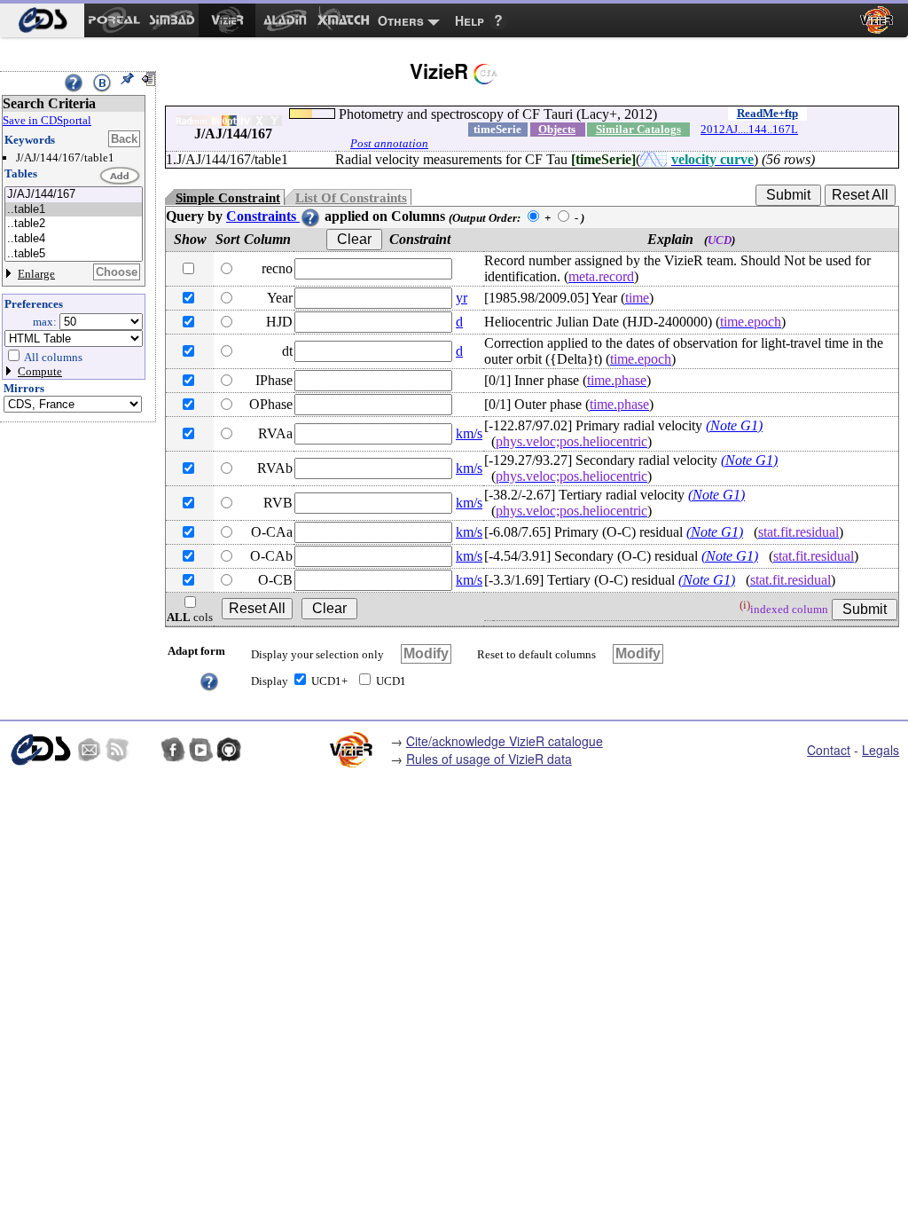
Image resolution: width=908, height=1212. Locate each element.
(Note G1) (734, 425)
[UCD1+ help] (209, 680)
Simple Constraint (228, 198)
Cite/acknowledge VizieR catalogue (504, 741)
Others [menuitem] (401, 20)
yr (461, 297)
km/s (469, 433)
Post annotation (389, 143)
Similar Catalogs (638, 129)
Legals (880, 750)
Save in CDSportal (47, 120)
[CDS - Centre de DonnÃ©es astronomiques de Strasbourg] (40, 749)
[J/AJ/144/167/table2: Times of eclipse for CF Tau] (73, 224)
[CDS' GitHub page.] (228, 749)
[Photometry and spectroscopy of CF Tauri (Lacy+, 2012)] (73, 194)
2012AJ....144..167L (749, 129)
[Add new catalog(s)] (120, 176)
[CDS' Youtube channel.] (201, 749)
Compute (40, 371)
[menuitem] (42, 20)
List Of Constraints (351, 198)
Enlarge (36, 273)
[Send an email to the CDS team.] (89, 749)
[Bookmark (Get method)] (102, 82)
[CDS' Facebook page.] (172, 749)
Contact (828, 750)
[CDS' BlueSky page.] (145, 749)
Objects (556, 129)
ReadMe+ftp (767, 113)
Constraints (263, 216)
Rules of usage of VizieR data (489, 758)
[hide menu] (148, 79)
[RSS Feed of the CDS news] (117, 749)
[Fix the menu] (127, 79)
